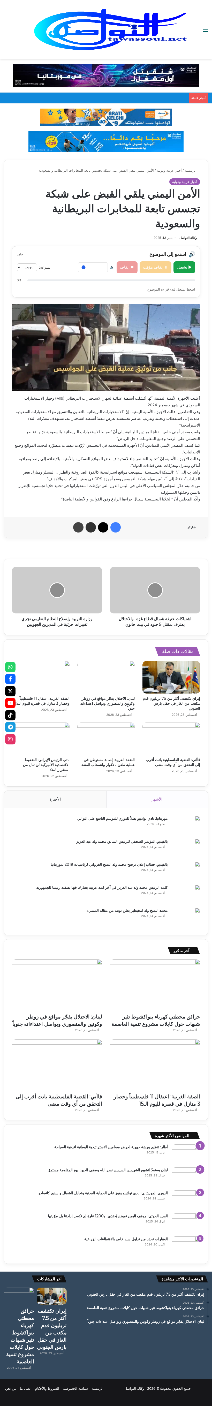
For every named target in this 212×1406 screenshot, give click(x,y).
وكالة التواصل (188, 238)
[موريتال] (106, 75)
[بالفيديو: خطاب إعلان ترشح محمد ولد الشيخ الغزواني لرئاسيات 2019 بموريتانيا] (186, 871)
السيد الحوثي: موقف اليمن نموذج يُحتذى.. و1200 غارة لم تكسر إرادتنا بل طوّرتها (108, 1216)
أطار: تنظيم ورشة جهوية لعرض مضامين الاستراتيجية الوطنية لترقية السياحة (111, 1147)
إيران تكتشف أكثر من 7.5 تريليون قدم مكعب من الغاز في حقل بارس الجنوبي (171, 703)
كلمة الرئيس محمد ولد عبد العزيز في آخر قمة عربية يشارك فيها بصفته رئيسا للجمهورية (102, 887)
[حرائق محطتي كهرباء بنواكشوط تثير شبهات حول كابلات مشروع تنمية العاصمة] (155, 984)
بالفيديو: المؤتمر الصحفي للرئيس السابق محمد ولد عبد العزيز (122, 841)
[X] (10, 691)
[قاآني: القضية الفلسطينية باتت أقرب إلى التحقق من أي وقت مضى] (171, 739)
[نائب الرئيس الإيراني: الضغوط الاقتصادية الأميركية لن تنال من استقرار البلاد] (41, 739)
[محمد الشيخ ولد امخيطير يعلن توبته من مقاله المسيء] (186, 917)
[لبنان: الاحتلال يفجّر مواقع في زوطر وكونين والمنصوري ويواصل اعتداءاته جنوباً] (106, 677)
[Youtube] (10, 703)
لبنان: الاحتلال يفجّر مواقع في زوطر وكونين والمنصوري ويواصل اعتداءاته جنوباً (107, 703)
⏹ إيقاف (127, 267)
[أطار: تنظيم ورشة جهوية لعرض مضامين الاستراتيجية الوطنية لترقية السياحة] (186, 1154)
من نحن (10, 1388)
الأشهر (157, 799)
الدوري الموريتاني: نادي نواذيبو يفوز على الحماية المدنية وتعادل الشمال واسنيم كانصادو (103, 1193)
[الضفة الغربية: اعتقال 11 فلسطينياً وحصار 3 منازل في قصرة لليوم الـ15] (41, 677)
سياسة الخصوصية (75, 1388)
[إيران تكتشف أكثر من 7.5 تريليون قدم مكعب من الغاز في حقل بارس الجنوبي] (171, 677)
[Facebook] (10, 679)
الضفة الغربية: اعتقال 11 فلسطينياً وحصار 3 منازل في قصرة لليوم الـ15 (42, 701)
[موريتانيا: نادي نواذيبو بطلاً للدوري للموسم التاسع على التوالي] (186, 825)
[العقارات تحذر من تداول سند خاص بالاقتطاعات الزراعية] (186, 1246)
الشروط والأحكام (47, 1388)
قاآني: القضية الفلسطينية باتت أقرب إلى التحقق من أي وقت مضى (173, 762)
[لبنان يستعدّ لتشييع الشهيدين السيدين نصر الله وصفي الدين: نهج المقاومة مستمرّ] (186, 1177)
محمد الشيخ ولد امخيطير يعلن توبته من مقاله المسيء (127, 910)
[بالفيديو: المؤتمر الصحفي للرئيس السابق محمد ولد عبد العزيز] (186, 848)
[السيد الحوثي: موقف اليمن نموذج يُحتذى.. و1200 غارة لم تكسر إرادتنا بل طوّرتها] (186, 1223)
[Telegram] (10, 727)
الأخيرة (55, 799)
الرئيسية (191, 170)
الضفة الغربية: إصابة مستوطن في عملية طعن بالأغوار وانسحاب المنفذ (108, 762)
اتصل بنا (26, 1388)
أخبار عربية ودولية (169, 170)
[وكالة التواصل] (110, 29)
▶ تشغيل (184, 267)
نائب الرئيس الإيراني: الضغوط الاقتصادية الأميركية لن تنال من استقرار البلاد (46, 764)
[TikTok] (10, 715)
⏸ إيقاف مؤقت (155, 267)
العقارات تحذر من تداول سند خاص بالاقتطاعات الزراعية (126, 1239)
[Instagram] (10, 739)
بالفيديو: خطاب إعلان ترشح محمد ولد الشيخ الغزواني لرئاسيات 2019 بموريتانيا (109, 864)
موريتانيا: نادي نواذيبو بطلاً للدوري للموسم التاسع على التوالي (122, 818)
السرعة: (45, 267)
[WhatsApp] (10, 667)
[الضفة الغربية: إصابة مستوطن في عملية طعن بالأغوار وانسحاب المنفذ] (106, 739)
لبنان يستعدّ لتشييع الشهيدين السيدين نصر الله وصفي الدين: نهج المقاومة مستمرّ (108, 1170)
